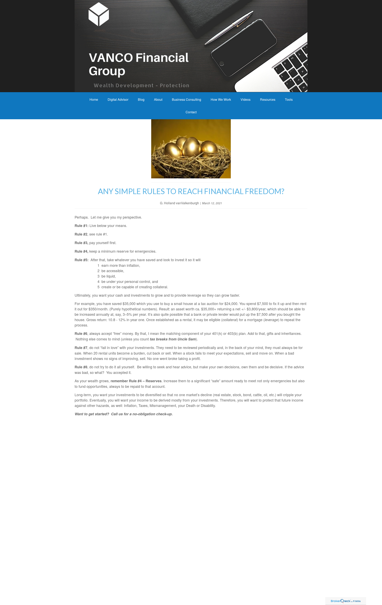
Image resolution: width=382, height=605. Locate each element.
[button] (94, 99)
